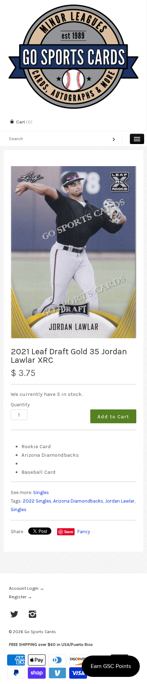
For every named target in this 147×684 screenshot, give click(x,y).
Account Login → (26, 588)
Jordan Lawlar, (120, 501)
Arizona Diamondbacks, (78, 501)
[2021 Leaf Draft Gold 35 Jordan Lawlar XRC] (73, 252)
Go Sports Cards (40, 631)
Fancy (83, 531)
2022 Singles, (37, 501)
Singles (41, 492)
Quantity (20, 404)
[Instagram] (32, 615)
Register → (20, 596)
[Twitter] (14, 615)
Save (68, 531)
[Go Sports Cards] (73, 6)
